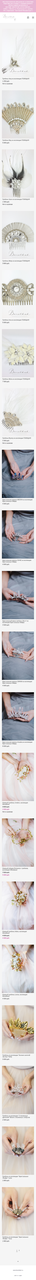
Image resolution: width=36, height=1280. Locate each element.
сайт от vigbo (18, 1275)
